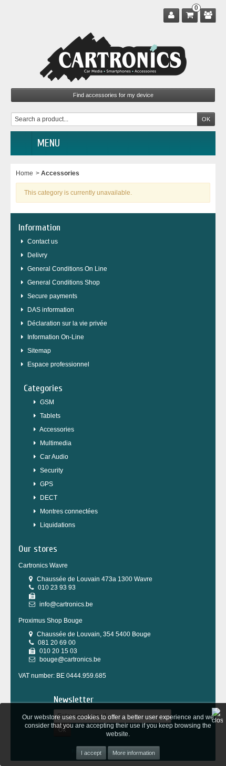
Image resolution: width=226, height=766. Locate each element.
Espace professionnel (58, 364)
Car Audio (54, 456)
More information (133, 753)
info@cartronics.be (66, 604)
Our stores (37, 548)
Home (24, 173)
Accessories (56, 429)
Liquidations (57, 525)
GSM (47, 402)
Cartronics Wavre (43, 565)
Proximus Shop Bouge (50, 620)
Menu (48, 143)
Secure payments (52, 296)
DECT (48, 497)
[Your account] (171, 15)
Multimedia (55, 443)
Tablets (50, 415)
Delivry (37, 255)
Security (51, 470)
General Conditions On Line (67, 268)
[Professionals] (208, 15)
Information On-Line (55, 337)
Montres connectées (69, 511)
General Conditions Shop (63, 282)
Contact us (42, 241)
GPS (46, 484)
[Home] (21, 143)
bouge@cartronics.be (70, 659)
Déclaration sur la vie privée (67, 323)
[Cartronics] (113, 57)
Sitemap (39, 350)
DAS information (50, 309)
